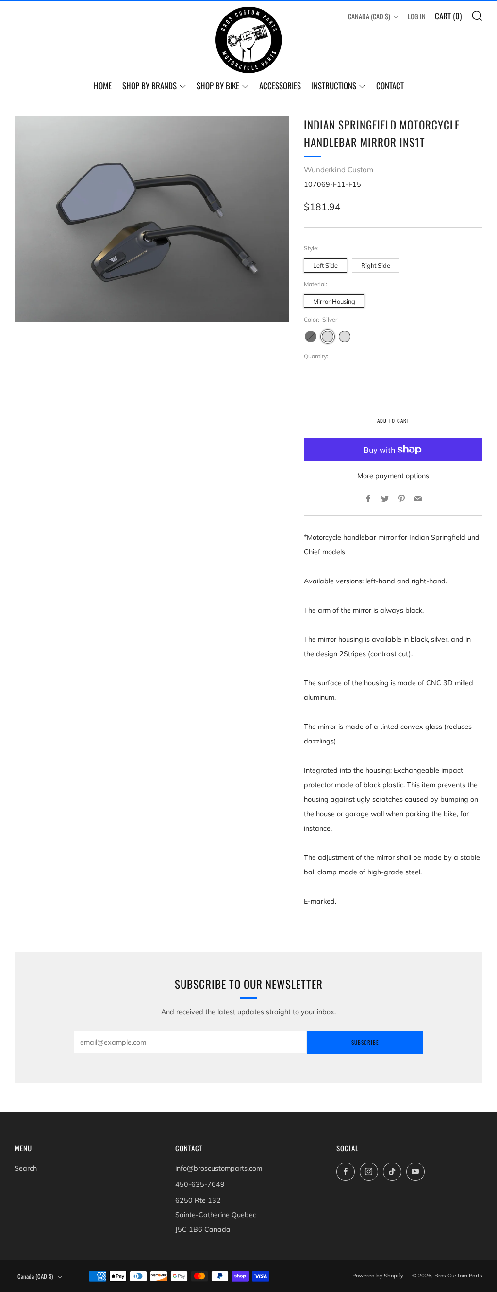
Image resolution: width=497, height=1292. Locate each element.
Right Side (375, 265)
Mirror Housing (334, 301)
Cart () (448, 16)
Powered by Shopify (377, 1275)
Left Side (325, 265)
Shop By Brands (149, 86)
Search (26, 1168)
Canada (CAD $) (369, 16)
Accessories (280, 86)
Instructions (334, 86)
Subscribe (365, 1042)
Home (103, 86)
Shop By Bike (218, 86)
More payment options (393, 475)
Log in (417, 16)
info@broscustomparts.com (218, 1168)
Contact (390, 86)
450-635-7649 (200, 1184)
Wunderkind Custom (338, 169)
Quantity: (316, 356)
